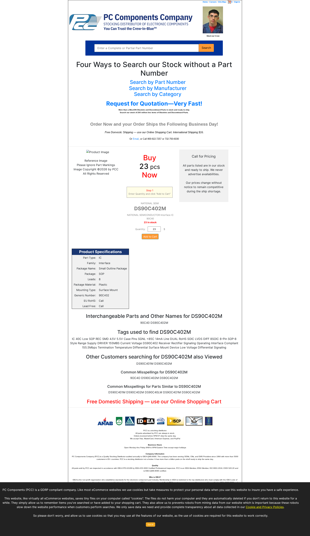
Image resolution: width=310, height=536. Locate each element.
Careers (213, 2)
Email (136, 138)
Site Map (222, 2)
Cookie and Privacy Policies (265, 507)
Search (206, 47)
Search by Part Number (158, 82)
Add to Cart (150, 236)
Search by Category (157, 94)
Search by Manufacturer (158, 88)
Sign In (237, 2)
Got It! (150, 524)
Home (205, 2)
